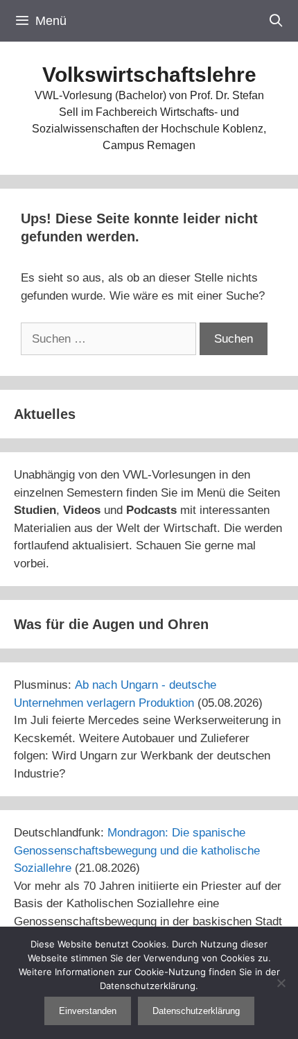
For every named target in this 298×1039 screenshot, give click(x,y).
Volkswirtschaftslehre (149, 74)
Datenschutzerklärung (196, 1011)
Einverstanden (87, 1011)
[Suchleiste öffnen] (276, 21)
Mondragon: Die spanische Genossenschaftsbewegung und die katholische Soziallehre (137, 850)
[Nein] (281, 983)
